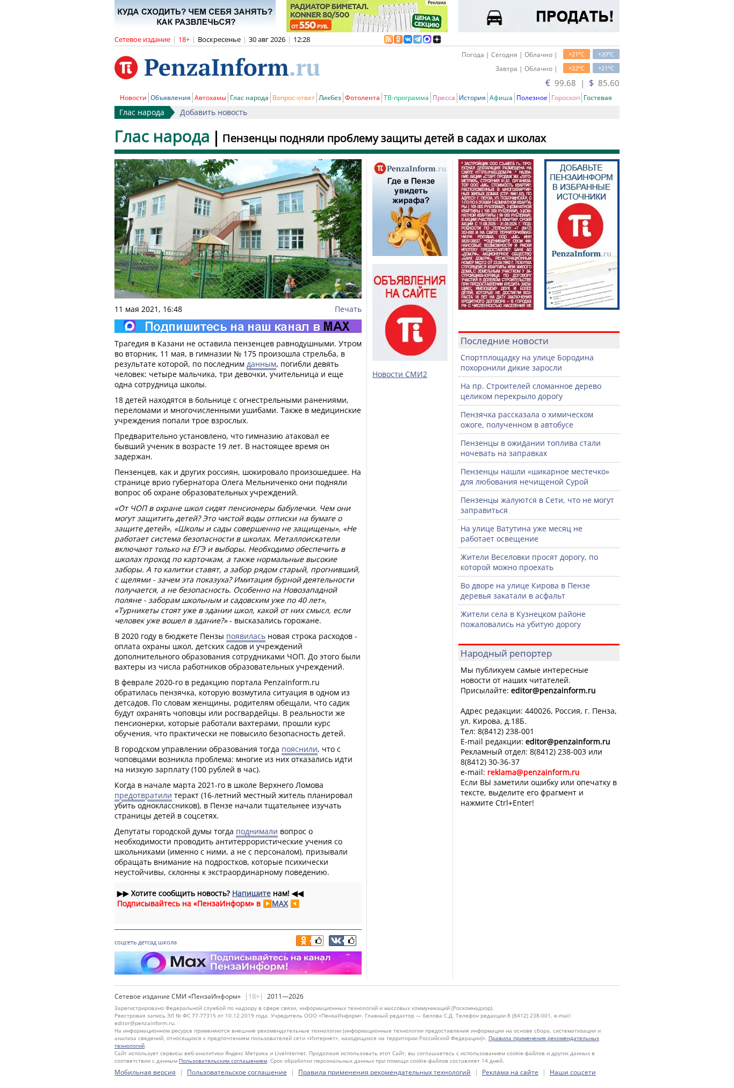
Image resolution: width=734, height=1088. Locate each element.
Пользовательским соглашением (223, 1060)
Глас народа (249, 97)
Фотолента (362, 97)
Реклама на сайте (510, 1072)
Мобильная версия (145, 1072)
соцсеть (125, 942)
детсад (147, 942)
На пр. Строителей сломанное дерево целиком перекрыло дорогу (530, 391)
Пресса (444, 97)
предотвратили (143, 795)
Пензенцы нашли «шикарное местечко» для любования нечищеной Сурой (534, 476)
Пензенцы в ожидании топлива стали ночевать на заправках (530, 448)
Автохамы (210, 97)
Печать (348, 309)
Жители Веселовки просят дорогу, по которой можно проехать (529, 562)
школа (167, 942)
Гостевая (598, 97)
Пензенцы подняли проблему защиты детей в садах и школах (384, 138)
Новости (133, 97)
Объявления (170, 97)
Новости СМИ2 (399, 374)
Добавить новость (213, 112)
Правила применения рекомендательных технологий (384, 1072)
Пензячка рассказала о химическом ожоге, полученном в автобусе (526, 419)
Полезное (532, 97)
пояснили (300, 749)
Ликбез (330, 97)
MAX (280, 903)
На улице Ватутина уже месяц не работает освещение (521, 533)
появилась (245, 636)
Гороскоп (565, 97)
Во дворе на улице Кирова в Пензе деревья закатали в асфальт (525, 590)
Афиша (501, 97)
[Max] (238, 326)
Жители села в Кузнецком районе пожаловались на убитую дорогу (523, 619)
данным (261, 364)
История (472, 97)
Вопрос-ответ (293, 97)
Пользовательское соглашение (237, 1072)
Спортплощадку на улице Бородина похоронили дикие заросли (527, 362)
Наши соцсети (573, 1072)
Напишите (251, 893)
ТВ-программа (406, 97)
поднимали (257, 831)
